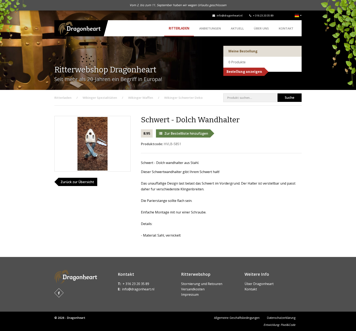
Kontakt (286, 28)
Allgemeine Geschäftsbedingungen (237, 318)
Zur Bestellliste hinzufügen (186, 133)
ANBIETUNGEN (210, 28)
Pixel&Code (288, 325)
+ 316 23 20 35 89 (263, 15)
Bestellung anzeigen (244, 72)
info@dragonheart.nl (229, 15)
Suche (289, 97)
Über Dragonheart (259, 284)
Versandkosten (193, 289)
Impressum (190, 294)
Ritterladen (179, 28)
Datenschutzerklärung (281, 318)
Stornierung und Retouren (201, 284)
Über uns (261, 28)
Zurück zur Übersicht (77, 182)
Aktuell (237, 28)
